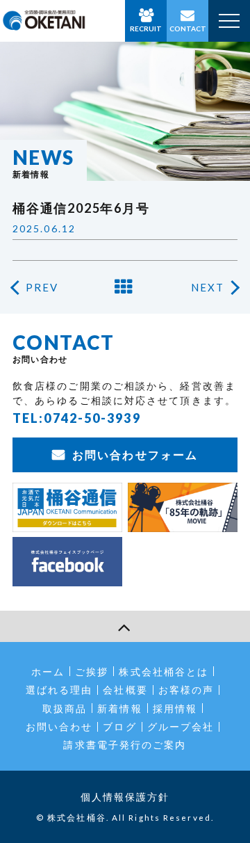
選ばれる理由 (59, 690)
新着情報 (119, 708)
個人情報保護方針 (125, 797)
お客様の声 (186, 690)
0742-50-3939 (92, 418)
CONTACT (187, 28)
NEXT (207, 287)
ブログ (119, 726)
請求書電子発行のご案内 (124, 744)
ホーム (48, 671)
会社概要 (125, 690)
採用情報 (175, 708)
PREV (42, 287)
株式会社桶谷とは (163, 671)
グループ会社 (181, 726)
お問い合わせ (59, 726)
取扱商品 (64, 708)
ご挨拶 (91, 671)
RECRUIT (146, 28)
